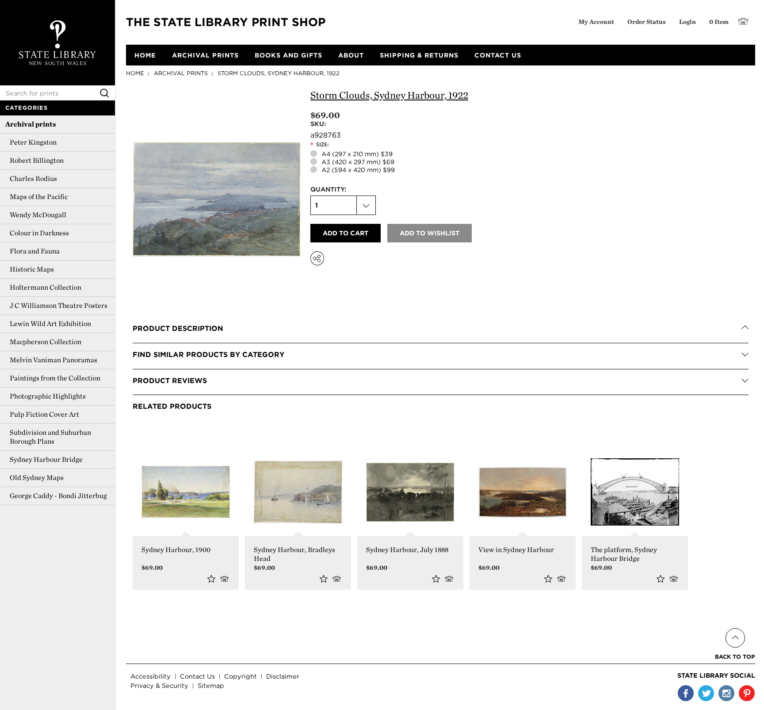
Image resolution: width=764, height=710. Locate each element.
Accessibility (150, 676)
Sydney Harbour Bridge (46, 459)
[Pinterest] (747, 693)
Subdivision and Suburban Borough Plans (50, 436)
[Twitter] (706, 693)
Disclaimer (282, 676)
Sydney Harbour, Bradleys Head (294, 554)
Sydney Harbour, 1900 (175, 549)
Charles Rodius (33, 178)
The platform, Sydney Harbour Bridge (624, 554)
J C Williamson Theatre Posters (58, 305)
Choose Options (226, 578)
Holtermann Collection (45, 287)
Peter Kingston (33, 142)
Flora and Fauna (35, 251)
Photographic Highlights (48, 396)
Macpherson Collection (45, 342)
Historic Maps (32, 269)
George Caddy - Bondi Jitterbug (58, 495)
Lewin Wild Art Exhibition (50, 323)
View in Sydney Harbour (516, 549)
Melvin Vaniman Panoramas (53, 360)
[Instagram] (726, 693)
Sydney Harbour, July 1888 (407, 549)
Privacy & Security (159, 685)
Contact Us (197, 676)
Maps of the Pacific (39, 196)
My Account (596, 21)
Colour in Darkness (39, 233)
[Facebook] (686, 693)
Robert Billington (37, 160)
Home (135, 73)
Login (687, 21)
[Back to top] (735, 627)
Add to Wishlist (211, 578)
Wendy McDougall (38, 215)
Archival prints (30, 124)
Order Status (646, 21)
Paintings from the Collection (55, 378)
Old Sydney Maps (37, 477)
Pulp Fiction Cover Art (44, 414)
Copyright (240, 676)
